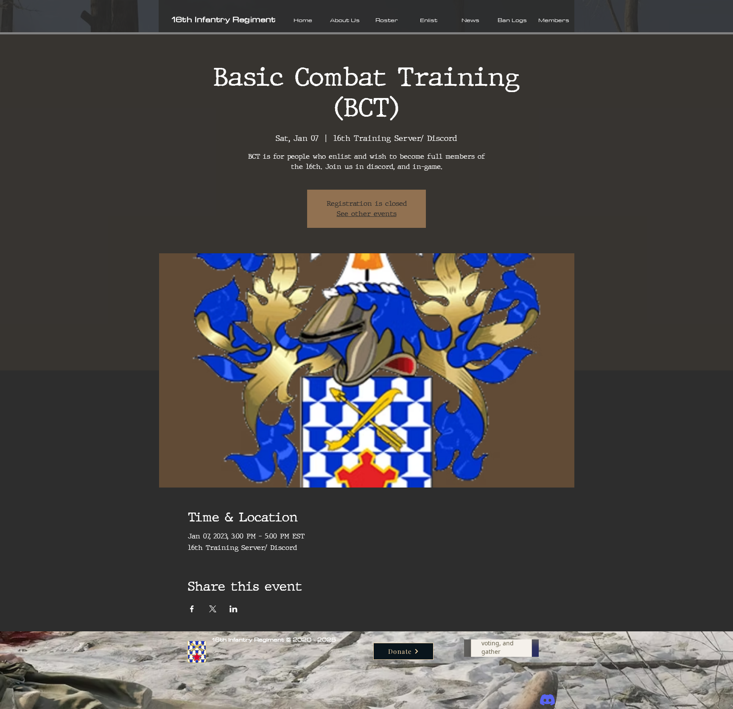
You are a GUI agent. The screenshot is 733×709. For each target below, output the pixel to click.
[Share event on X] (213, 608)
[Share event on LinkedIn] (233, 608)
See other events (367, 213)
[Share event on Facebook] (192, 608)
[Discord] (547, 700)
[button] (345, 19)
